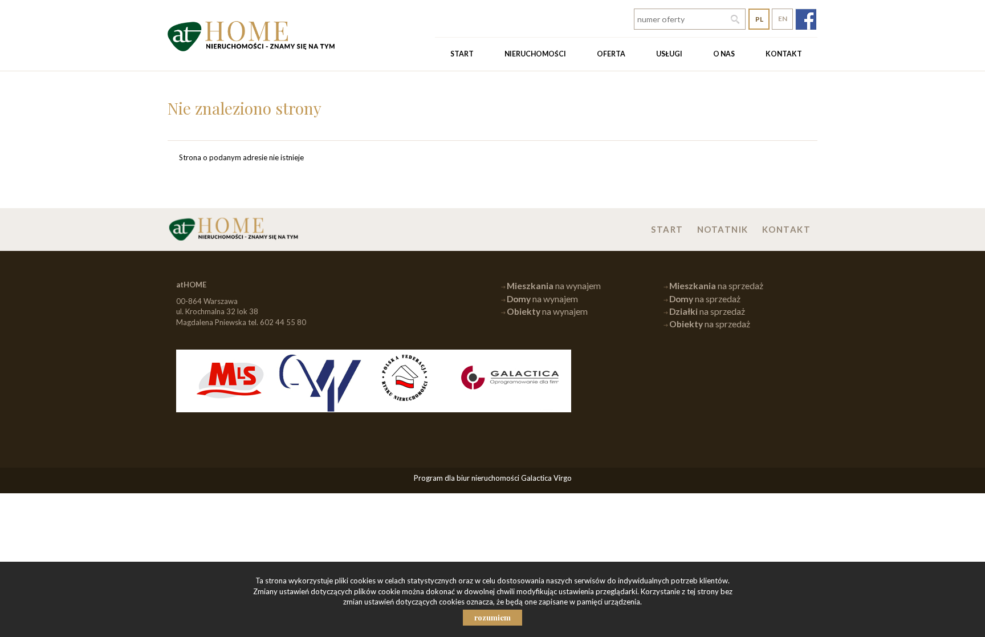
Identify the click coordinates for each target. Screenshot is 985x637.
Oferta (611, 54)
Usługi (669, 54)
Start (462, 54)
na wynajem (554, 286)
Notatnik (722, 229)
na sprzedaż (716, 286)
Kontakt (784, 54)
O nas (724, 54)
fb (805, 19)
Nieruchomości (535, 54)
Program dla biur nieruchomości (467, 477)
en (782, 18)
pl (759, 19)
